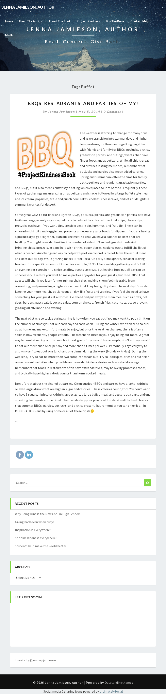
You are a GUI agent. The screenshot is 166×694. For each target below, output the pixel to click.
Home (9, 21)
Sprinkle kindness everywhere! (35, 538)
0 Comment (113, 111)
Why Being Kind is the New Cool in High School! (47, 514)
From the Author (31, 21)
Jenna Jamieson (61, 111)
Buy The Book (115, 21)
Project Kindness (88, 21)
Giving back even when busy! (34, 522)
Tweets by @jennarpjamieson (35, 660)
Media (9, 35)
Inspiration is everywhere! (33, 530)
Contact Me (138, 21)
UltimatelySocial (111, 691)
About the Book (60, 21)
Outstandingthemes (119, 682)
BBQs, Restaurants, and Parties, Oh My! (83, 103)
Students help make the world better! (41, 546)
